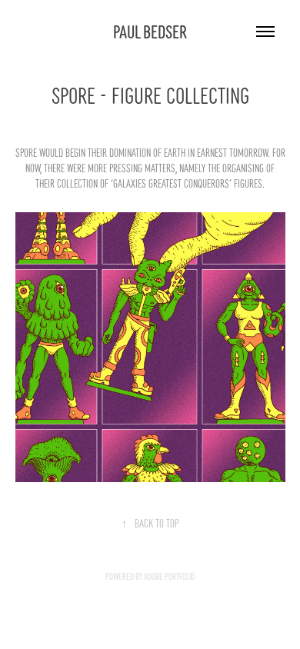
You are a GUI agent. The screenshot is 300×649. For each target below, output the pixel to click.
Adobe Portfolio (169, 576)
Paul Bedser (150, 30)
